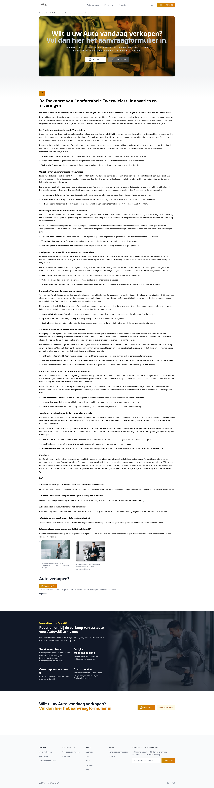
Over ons (89, 752)
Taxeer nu (95, 59)
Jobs (87, 756)
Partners (89, 765)
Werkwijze (43, 756)
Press (88, 761)
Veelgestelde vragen (71, 752)
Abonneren (168, 760)
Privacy (112, 756)
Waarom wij (109, 5)
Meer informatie (119, 59)
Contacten (122, 5)
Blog (47, 13)
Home (41, 13)
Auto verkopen (93, 5)
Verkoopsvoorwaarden (118, 752)
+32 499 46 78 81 (166, 5)
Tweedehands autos (47, 761)
